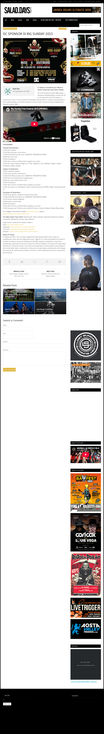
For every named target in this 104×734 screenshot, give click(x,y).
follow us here (7, 704)
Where (70, 1)
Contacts (81, 1)
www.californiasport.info (15, 225)
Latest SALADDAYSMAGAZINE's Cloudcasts (84, 682)
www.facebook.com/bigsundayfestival (16, 214)
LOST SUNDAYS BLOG (71, 20)
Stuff (27, 20)
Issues (75, 1)
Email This (60, 261)
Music (12, 20)
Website (5, 342)
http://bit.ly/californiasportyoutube (22, 229)
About (54, 1)
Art (6, 20)
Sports (20, 20)
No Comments (62, 28)
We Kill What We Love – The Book (92, 1)
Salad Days (16, 89)
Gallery (35, 20)
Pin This (47, 261)
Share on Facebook (9, 261)
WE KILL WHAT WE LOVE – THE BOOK (51, 20)
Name (5, 325)
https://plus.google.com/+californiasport (24, 231)
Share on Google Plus (34, 261)
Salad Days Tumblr (62, 1)
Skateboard (9, 28)
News (5, 28)
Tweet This (22, 261)
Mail (4, 333)
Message (6, 350)
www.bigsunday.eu (33, 211)
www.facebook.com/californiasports (22, 227)
